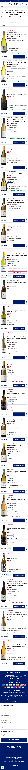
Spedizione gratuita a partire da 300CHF (14, 1)
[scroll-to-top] (26, 763)
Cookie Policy (4, 720)
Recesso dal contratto (6, 722)
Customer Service (7, 705)
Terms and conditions (6, 715)
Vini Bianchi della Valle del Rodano (14, 10)
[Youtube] (15, 766)
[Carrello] (26, 4)
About (3, 727)
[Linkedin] (17, 766)
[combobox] (13, 7)
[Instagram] (13, 766)
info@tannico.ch (10, 675)
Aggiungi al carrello (19, 56)
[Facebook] (10, 766)
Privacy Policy (4, 717)
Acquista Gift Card (14, 739)
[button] (25, 7)
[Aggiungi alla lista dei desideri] (26, 56)
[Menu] (1, 4)
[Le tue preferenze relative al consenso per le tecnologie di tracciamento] (2, 767)
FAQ (2, 708)
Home (1, 10)
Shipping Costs (4, 711)
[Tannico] (14, 4)
